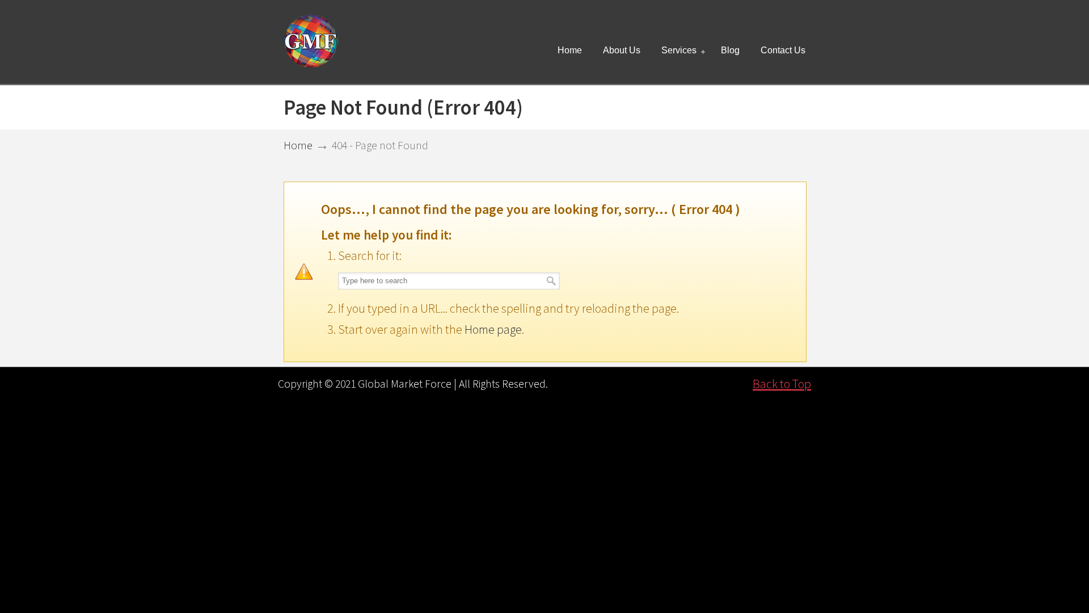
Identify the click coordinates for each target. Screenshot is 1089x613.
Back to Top (782, 384)
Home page (493, 329)
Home (298, 145)
